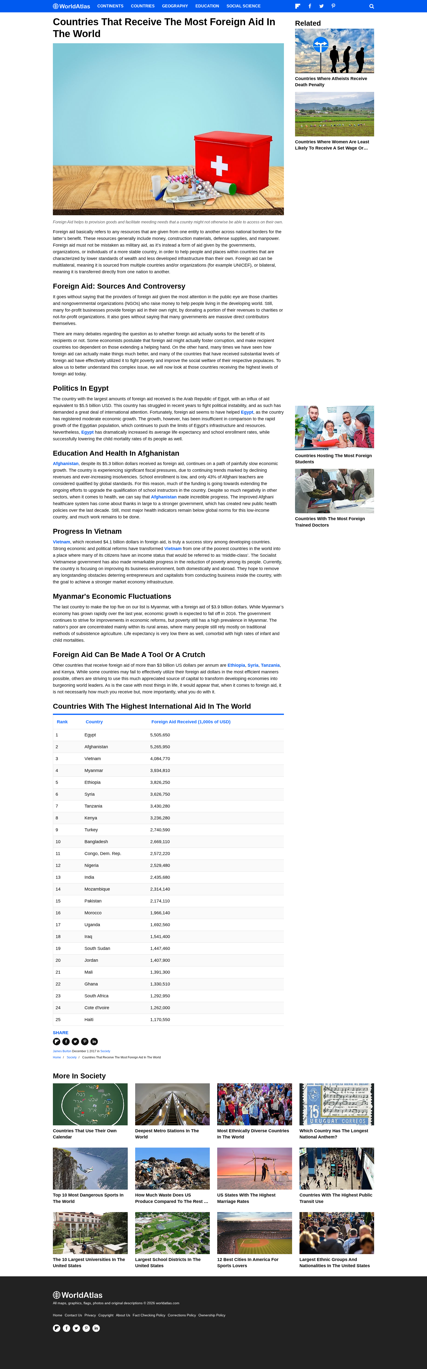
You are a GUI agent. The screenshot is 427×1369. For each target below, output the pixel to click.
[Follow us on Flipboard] (56, 1328)
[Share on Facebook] (66, 1041)
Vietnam (61, 541)
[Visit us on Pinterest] (86, 1328)
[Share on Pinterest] (84, 1041)
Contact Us (73, 1315)
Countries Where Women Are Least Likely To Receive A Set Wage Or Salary (332, 148)
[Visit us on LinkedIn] (96, 1328)
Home (57, 1315)
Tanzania (270, 665)
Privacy (90, 1315)
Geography (175, 6)
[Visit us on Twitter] (76, 1328)
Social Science (244, 6)
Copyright (105, 1315)
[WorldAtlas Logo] (73, 6)
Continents (110, 6)
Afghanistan (66, 463)
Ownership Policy (211, 1315)
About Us (123, 1315)
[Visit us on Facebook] (66, 1328)
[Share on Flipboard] (56, 1041)
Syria (253, 665)
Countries (143, 6)
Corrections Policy (182, 1315)
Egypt (247, 412)
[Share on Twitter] (75, 1041)
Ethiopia (236, 665)
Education (207, 6)
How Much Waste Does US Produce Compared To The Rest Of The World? (172, 1201)
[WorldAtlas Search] (371, 6)
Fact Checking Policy (149, 1315)
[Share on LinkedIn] (94, 1041)
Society (105, 1051)
